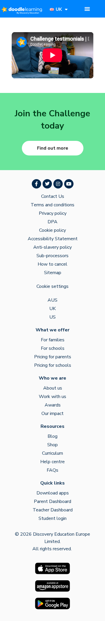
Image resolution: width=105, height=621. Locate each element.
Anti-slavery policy (52, 247)
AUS (52, 300)
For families (52, 340)
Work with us (52, 396)
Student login (52, 518)
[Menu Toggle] (87, 9)
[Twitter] (47, 183)
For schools (52, 348)
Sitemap (52, 272)
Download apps (52, 493)
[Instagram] (58, 183)
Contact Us (52, 196)
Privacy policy (52, 213)
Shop (52, 445)
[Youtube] (69, 183)
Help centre (52, 462)
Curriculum (52, 453)
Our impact (52, 413)
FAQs (52, 470)
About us (52, 388)
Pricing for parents (52, 357)
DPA (52, 222)
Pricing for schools (52, 365)
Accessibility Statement (53, 239)
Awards (53, 405)
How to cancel (52, 264)
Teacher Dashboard (53, 510)
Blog (52, 436)
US (52, 317)
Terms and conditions (52, 205)
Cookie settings (52, 286)
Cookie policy (52, 230)
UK (52, 308)
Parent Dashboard (52, 501)
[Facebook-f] (36, 183)
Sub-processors (52, 255)
